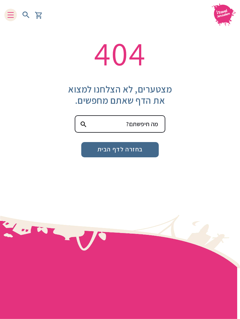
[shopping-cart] (38, 15)
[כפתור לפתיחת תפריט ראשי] (10, 15)
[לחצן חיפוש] (26, 15)
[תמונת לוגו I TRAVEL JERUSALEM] (222, 15)
